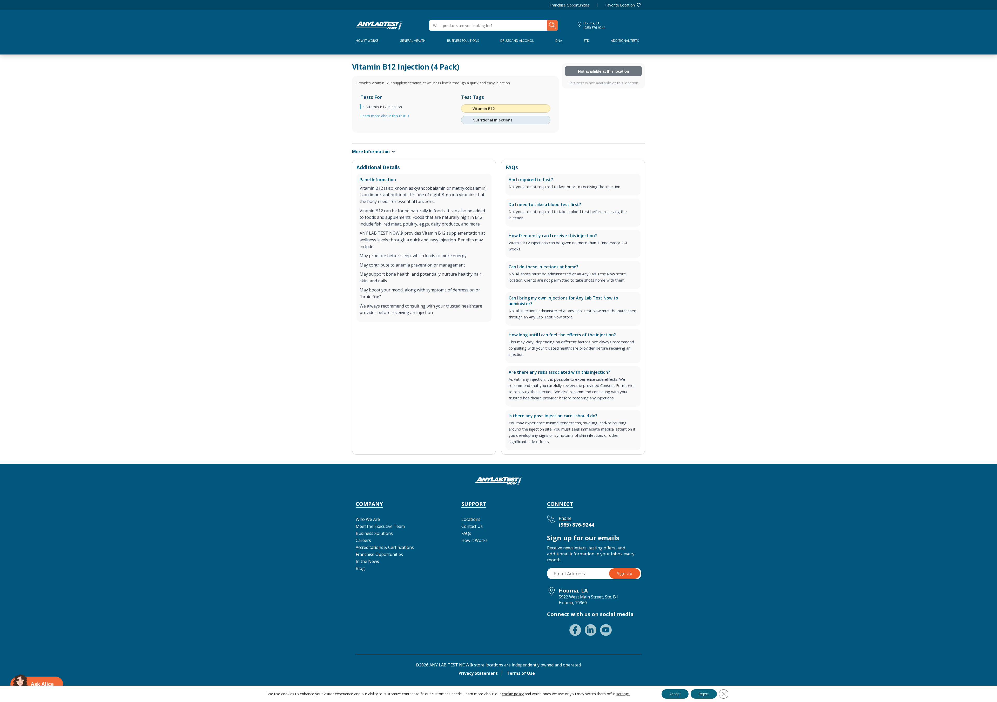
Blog (360, 568)
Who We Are (368, 519)
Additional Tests (625, 40)
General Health (413, 40)
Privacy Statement (478, 673)
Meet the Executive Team (380, 526)
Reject (703, 693)
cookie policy (513, 693)
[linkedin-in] (590, 630)
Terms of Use (521, 673)
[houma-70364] (379, 25)
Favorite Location (620, 5)
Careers (363, 540)
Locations (470, 519)
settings (623, 694)
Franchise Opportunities (570, 5)
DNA (558, 40)
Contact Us (472, 526)
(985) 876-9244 (594, 27)
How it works (367, 40)
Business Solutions (463, 40)
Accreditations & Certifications (385, 547)
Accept (675, 693)
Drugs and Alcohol (517, 40)
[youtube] (606, 630)
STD (586, 40)
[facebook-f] (575, 630)
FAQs (466, 533)
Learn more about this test (383, 115)
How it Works (474, 540)
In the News (367, 561)
